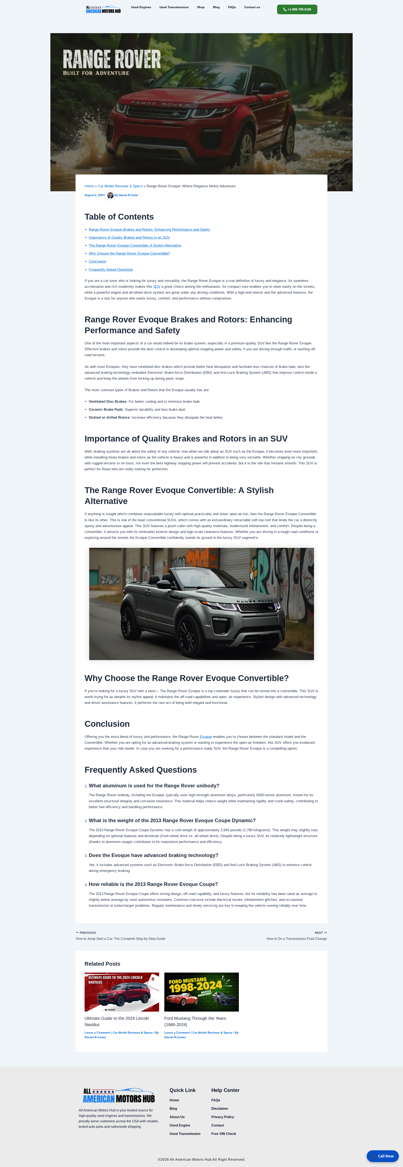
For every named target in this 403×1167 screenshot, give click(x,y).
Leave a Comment (97, 1032)
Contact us (252, 7)
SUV (156, 287)
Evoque (205, 737)
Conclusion (97, 261)
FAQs (232, 7)
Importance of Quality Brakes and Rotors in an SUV (129, 238)
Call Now (383, 1156)
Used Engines (141, 7)
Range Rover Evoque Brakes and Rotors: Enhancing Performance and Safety (149, 230)
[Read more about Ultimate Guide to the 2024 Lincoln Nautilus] (122, 992)
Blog (216, 7)
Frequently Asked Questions (111, 270)
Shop (201, 7)
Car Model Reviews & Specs (133, 1032)
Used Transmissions (174, 7)
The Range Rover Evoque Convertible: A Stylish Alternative (135, 245)
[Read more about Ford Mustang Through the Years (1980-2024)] (201, 992)
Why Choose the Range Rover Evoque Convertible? (129, 253)
